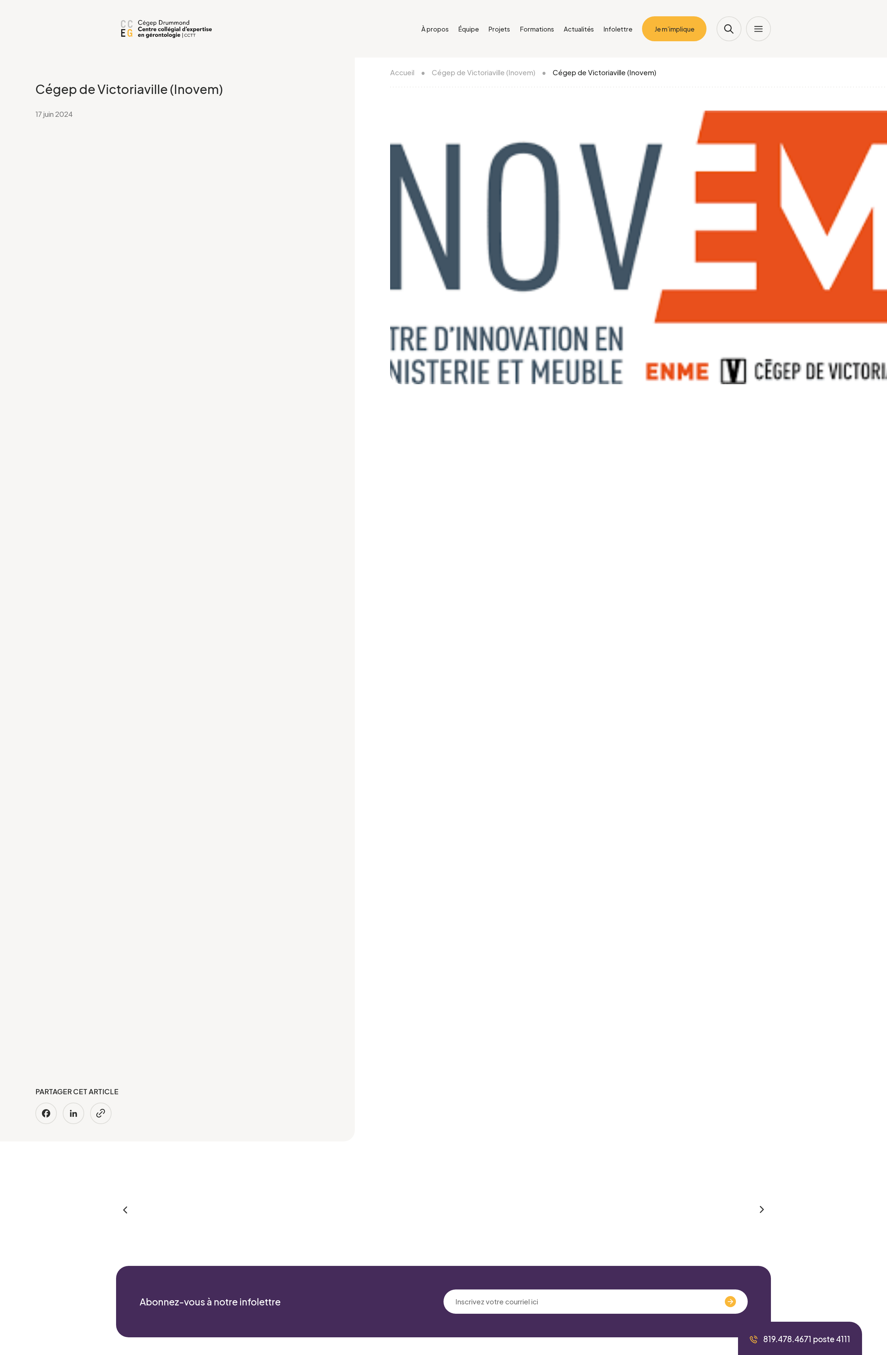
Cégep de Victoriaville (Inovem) (483, 72)
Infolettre (618, 29)
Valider (707, 1301)
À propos (435, 29)
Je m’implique (674, 29)
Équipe (468, 29)
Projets (499, 29)
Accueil (402, 72)
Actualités (579, 29)
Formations (537, 29)
